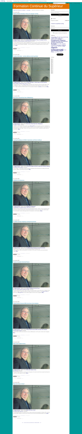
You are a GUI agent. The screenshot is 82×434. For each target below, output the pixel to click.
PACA (52, 51)
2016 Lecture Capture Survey (31, 369)
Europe (54, 44)
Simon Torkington (16, 83)
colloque (63, 46)
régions (54, 48)
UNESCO (21, 167)
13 (28, 422)
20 (38, 422)
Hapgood (20, 330)
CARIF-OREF (54, 38)
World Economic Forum (23, 83)
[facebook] (47, 3)
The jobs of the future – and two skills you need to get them (36, 82)
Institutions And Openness (30, 206)
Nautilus (18, 124)
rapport (52, 46)
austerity (40, 86)
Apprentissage (65, 37)
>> (40, 422)
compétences (53, 45)
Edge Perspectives (20, 411)
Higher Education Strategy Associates (23, 289)
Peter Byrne (15, 124)
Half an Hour (29, 207)
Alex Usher (15, 289)
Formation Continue (61, 45)
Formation (59, 39)
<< (22, 422)
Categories (28, 10)
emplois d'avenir (54, 39)
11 (26, 422)
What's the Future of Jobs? (31, 410)
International (60, 46)
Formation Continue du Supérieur (19, 10)
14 (30, 422)
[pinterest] (51, 3)
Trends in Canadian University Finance (33, 288)
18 (35, 422)
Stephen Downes (17, 82)
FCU (59, 38)
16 (32, 422)
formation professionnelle (57, 42)
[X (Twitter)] (49, 3)
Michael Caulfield (16, 330)
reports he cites (44, 291)
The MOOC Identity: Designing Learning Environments (35, 247)
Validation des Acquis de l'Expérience (59, 41)
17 (34, 422)
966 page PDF (20, 292)
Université (57, 50)
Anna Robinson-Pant (16, 167)
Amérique (55, 46)
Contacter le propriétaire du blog (57, 23)
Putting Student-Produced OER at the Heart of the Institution (36, 329)
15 (31, 422)
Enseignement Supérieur (58, 40)
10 (24, 422)
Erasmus (64, 43)
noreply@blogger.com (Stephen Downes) (19, 207)
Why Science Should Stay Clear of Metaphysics (34, 123)
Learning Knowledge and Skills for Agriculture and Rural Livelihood (38, 166)
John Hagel (15, 411)
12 (27, 422)
